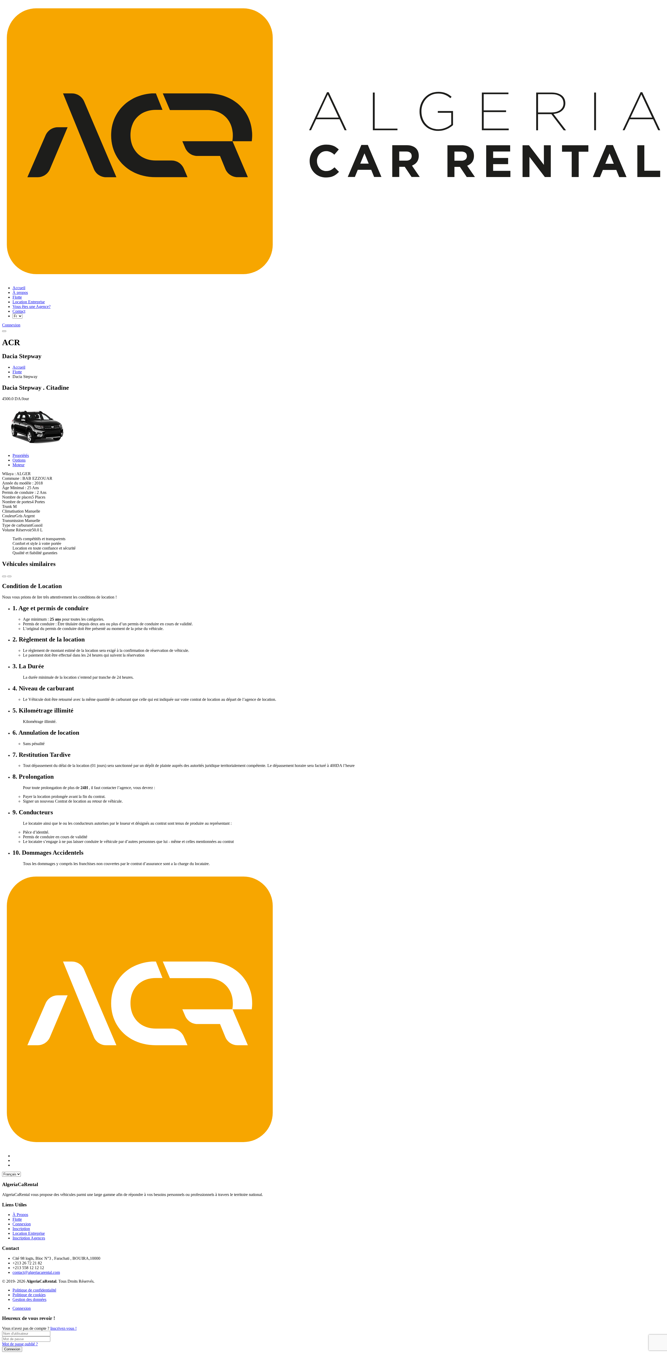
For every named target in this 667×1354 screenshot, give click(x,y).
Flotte (17, 372)
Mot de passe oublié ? (20, 1344)
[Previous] (9, 576)
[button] (4, 331)
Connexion (22, 1308)
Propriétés (21, 455)
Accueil (19, 367)
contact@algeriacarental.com (36, 1272)
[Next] (4, 576)
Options (19, 460)
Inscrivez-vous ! (63, 1328)
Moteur (18, 465)
